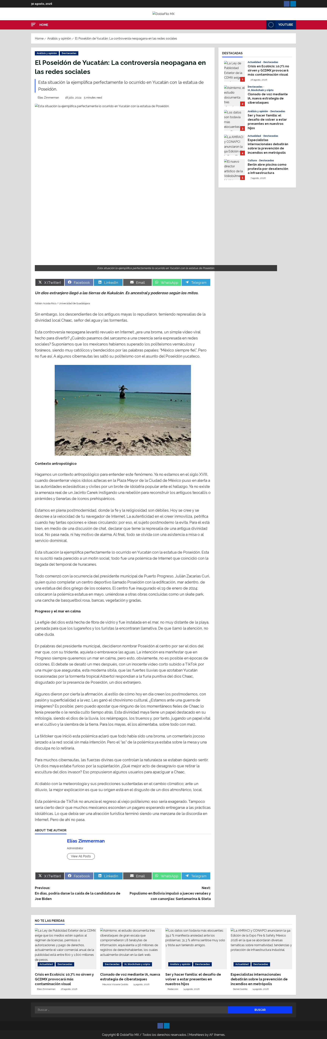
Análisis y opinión (47, 53)
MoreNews (196, 1035)
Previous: (77, 893)
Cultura (252, 160)
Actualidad (255, 62)
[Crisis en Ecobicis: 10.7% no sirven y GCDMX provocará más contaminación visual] (65, 948)
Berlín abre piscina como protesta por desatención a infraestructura (234, 169)
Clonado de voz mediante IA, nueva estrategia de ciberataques (234, 95)
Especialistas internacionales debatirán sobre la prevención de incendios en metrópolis (234, 145)
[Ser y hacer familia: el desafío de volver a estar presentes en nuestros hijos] (196, 948)
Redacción (173, 989)
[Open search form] (262, 24)
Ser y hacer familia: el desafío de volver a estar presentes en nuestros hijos (234, 120)
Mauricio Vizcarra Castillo (115, 984)
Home (43, 25)
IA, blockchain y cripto (260, 90)
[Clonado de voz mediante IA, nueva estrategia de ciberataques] (131, 948)
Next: (170, 893)
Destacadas (69, 53)
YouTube (285, 24)
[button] (33, 24)
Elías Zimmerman (48, 97)
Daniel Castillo (240, 989)
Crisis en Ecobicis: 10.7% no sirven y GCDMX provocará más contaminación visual (234, 71)
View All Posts (81, 856)
